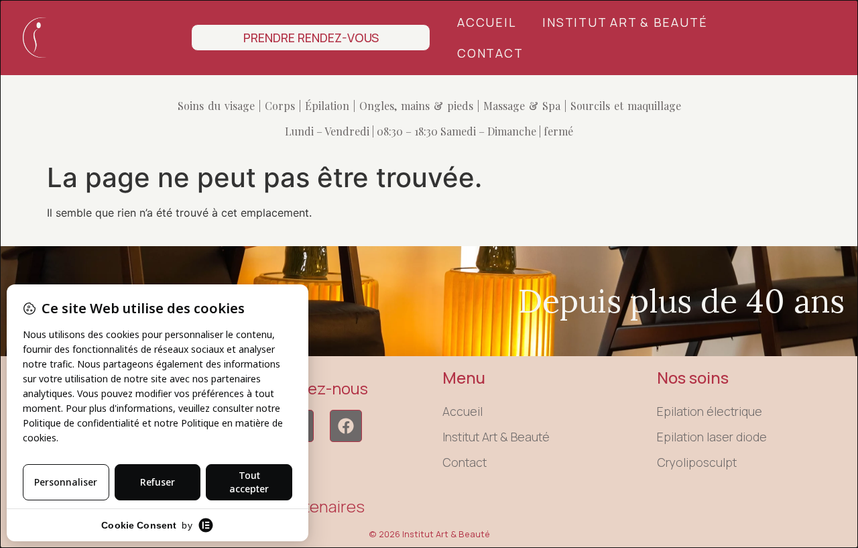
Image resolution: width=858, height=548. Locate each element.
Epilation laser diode (712, 437)
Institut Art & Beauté (624, 22)
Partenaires (322, 506)
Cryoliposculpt (697, 462)
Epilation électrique (709, 411)
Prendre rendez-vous (311, 38)
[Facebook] (346, 426)
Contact (490, 53)
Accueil (486, 22)
